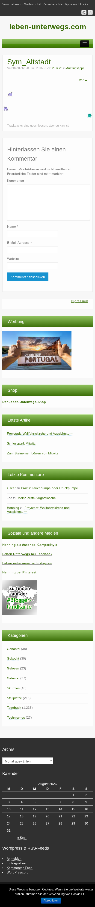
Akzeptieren (51, 900)
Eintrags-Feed (17, 863)
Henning (13, 508)
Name (12, 226)
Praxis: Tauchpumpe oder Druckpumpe (49, 488)
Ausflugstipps (75, 68)
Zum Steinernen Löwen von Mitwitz (32, 453)
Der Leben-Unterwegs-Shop (24, 402)
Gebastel (13, 649)
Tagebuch (14, 707)
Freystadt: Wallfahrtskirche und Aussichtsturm (40, 433)
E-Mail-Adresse (19, 242)
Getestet (13, 678)
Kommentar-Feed (20, 868)
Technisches (16, 717)
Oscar (11, 488)
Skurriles (13, 688)
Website (13, 259)
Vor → (83, 80)
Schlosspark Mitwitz (21, 443)
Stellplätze (14, 698)
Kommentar (15, 180)
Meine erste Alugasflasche (37, 498)
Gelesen (13, 668)
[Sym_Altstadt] (10, 94)
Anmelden (14, 858)
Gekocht (13, 658)
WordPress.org (18, 872)
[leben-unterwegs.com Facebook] (90, 12)
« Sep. (22, 837)
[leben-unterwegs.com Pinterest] (83, 12)
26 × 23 (57, 68)
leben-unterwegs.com (47, 27)
